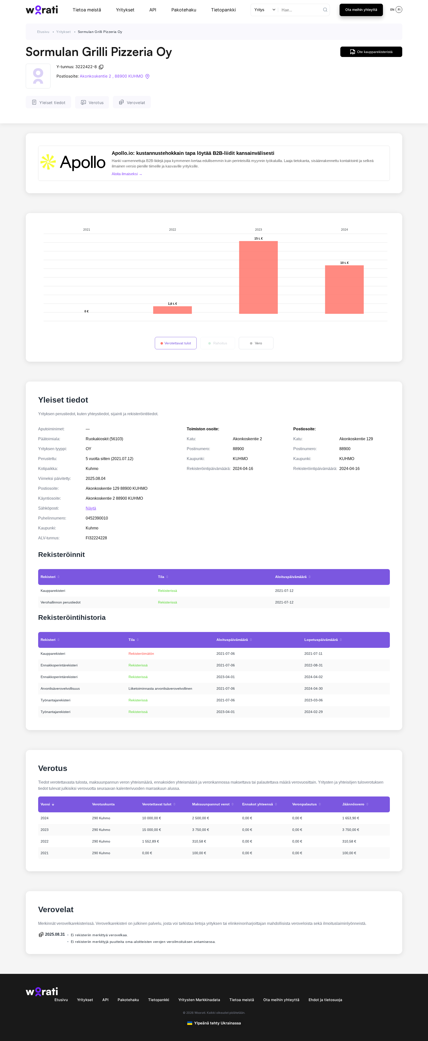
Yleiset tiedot (52, 102)
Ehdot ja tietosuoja (325, 999)
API (152, 9)
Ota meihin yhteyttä (361, 9)
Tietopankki (223, 9)
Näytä (91, 508)
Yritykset (125, 9)
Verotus (96, 102)
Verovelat (136, 102)
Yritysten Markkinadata (199, 999)
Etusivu (43, 32)
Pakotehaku (183, 9)
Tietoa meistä (87, 9)
